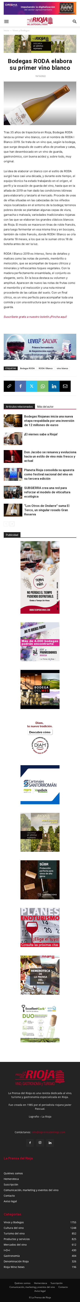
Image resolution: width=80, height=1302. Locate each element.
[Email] (65, 386)
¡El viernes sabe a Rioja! (40, 434)
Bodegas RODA (27, 368)
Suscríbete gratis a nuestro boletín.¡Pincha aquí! (35, 316)
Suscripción (11, 1184)
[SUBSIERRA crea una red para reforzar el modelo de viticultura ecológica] (13, 492)
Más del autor (45, 406)
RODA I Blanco (46, 368)
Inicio (6, 30)
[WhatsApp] (42, 386)
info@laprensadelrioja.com (48, 1132)
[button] (6, 22)
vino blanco (62, 368)
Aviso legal (10, 1201)
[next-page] (12, 524)
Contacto (9, 1195)
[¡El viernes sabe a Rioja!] (13, 438)
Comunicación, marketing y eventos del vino (31, 1190)
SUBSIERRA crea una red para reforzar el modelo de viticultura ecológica (47, 492)
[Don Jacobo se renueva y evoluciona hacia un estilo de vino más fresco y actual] (13, 456)
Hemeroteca (11, 1179)
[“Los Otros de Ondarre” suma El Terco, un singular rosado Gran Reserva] (13, 510)
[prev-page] (6, 524)
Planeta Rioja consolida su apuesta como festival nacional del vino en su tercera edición (49, 474)
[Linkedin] (54, 386)
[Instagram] (40, 1142)
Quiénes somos (13, 1173)
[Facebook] (20, 386)
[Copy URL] (9, 386)
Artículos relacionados (19, 406)
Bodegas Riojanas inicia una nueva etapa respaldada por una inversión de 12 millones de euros (49, 421)
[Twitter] (31, 386)
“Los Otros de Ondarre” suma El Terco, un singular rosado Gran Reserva (46, 510)
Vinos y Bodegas (21, 30)
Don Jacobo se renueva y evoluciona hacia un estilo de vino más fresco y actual (50, 456)
